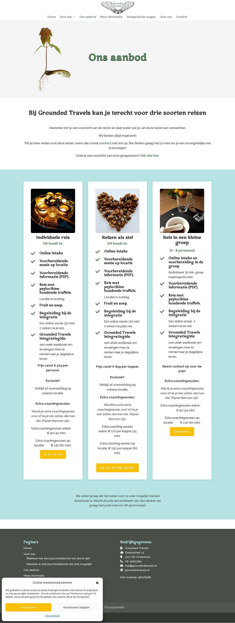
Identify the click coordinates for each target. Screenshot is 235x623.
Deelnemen (182, 431)
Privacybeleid (52, 616)
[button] (97, 583)
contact (105, 143)
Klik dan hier (150, 155)
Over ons (166, 17)
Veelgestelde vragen (141, 17)
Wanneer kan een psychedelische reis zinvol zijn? (58, 558)
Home (52, 17)
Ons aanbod (87, 17)
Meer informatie (111, 17)
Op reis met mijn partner (117, 467)
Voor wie (66, 17)
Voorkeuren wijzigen (76, 607)
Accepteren (28, 607)
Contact (181, 17)
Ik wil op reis (53, 454)
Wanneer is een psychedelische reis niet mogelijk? (59, 564)
